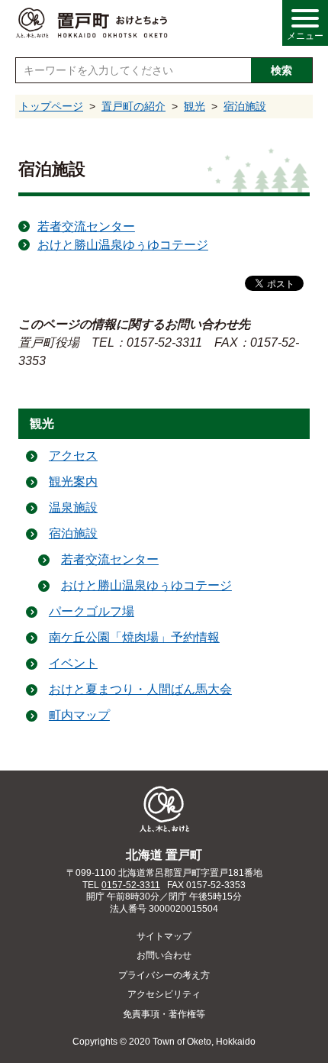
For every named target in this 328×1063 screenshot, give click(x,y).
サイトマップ (164, 936)
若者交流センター (86, 226)
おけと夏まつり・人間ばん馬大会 (140, 689)
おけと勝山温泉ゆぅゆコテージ (122, 244)
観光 (194, 106)
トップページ (51, 106)
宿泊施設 (244, 106)
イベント (73, 663)
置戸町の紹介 (133, 106)
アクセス (73, 455)
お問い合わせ (164, 955)
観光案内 (73, 481)
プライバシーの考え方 (164, 975)
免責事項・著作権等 (164, 1014)
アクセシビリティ (164, 994)
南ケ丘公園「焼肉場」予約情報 (134, 637)
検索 (281, 70)
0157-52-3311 (130, 885)
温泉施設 (73, 507)
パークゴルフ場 (91, 611)
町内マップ (79, 715)
